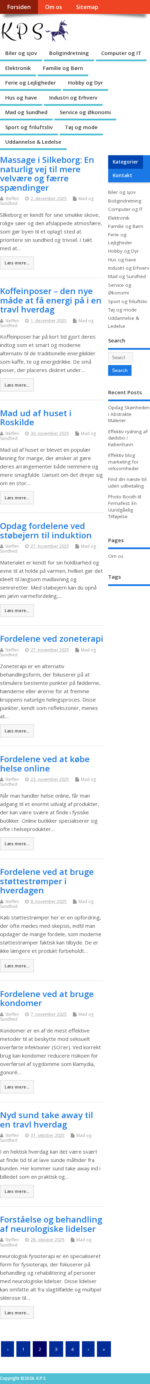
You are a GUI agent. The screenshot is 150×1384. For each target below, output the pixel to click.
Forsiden (19, 7)
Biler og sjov (21, 52)
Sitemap (87, 7)
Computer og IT (121, 52)
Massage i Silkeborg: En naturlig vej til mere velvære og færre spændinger (47, 173)
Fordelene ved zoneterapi (51, 638)
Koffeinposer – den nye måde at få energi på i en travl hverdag (51, 300)
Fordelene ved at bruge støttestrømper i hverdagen (47, 881)
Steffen (12, 198)
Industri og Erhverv (73, 97)
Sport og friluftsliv (29, 127)
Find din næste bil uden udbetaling (127, 482)
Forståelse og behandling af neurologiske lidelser (51, 1223)
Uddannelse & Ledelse (33, 141)
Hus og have (21, 97)
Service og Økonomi (85, 112)
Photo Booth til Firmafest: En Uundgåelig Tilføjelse (124, 506)
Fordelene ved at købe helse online (45, 763)
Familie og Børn (63, 67)
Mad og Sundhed (26, 112)
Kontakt (122, 175)
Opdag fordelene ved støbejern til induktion (46, 530)
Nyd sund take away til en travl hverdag (46, 1119)
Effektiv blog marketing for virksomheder (123, 462)
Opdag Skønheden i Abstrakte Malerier (129, 414)
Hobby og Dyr (85, 82)
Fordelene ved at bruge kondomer (47, 998)
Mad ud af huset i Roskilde (36, 417)
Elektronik (18, 67)
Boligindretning (69, 52)
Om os (53, 7)
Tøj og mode (81, 127)
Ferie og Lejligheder (30, 82)
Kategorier (125, 162)
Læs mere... (17, 263)
